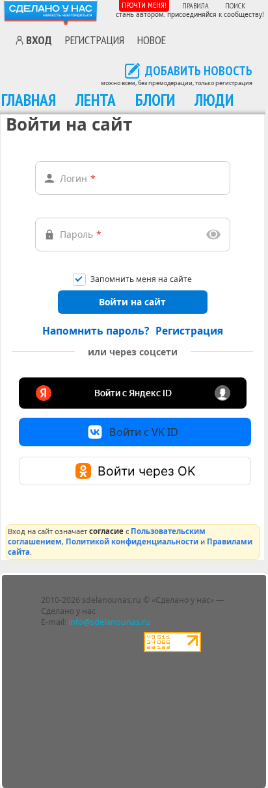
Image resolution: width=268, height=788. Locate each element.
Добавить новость (198, 71)
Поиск (235, 5)
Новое (151, 39)
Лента (95, 99)
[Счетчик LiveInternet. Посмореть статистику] (172, 649)
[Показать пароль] (214, 234)
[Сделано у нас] (50, 12)
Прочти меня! (144, 5)
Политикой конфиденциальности (132, 541)
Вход (39, 40)
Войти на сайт (132, 302)
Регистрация (94, 39)
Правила (195, 5)
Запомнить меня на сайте (141, 280)
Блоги (155, 99)
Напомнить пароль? (95, 331)
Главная (28, 99)
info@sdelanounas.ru (109, 622)
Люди (214, 99)
